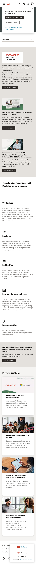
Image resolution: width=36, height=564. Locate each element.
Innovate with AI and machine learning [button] (17, 436)
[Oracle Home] (8, 3)
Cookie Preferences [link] (7, 549)
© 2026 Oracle (6, 545)
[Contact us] (32, 3)
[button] (3, 3)
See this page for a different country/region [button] (13, 28)
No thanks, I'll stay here (12, 22)
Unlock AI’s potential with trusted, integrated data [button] (16, 476)
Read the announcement (10, 87)
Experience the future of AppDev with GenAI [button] (15, 516)
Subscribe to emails (7, 552)
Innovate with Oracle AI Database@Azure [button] (15, 396)
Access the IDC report (9, 170)
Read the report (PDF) (9, 360)
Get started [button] (5, 39)
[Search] (20, 3)
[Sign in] (28, 3)
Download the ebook (9, 128)
